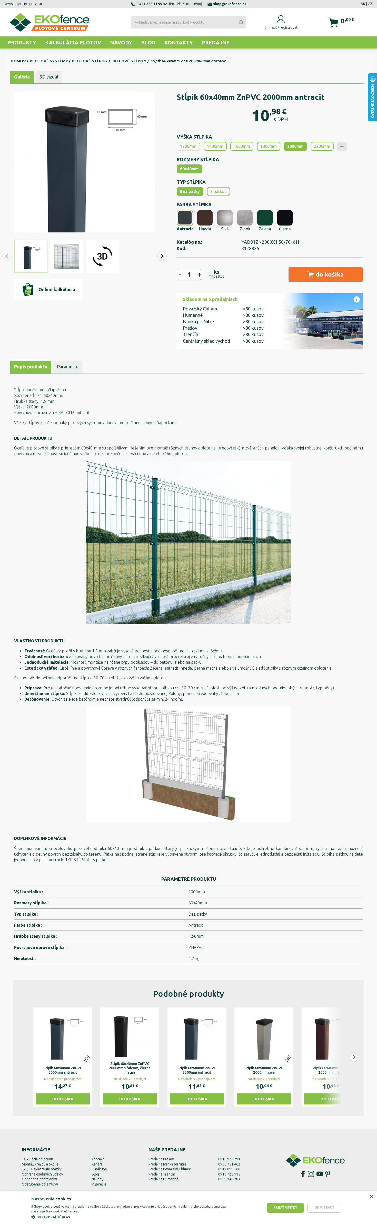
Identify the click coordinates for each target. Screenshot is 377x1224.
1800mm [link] (268, 146)
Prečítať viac (70, 1211)
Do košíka (62, 1099)
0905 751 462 (229, 1164)
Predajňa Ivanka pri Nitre (167, 1164)
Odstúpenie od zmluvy (40, 1184)
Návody (121, 42)
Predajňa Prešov (161, 1159)
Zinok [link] (245, 229)
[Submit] (240, 22)
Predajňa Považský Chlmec (169, 1169)
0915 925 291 (229, 1159)
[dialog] (188, 1207)
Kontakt (98, 1159)
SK (363, 4)
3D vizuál (48, 76)
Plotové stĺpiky (90, 61)
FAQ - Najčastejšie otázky (42, 1169)
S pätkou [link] (218, 191)
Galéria (22, 76)
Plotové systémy (49, 61)
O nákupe (99, 1169)
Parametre (68, 366)
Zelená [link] (265, 229)
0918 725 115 (229, 1174)
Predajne (216, 42)
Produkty (22, 42)
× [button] (371, 1197)
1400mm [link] (215, 146)
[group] (62, 1057)
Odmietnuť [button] (324, 1207)
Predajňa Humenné (163, 1179)
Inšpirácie (99, 1184)
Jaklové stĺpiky (129, 61)
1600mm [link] (242, 146)
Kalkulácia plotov (73, 42)
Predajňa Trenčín (161, 1174)
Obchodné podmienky (39, 1179)
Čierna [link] (285, 229)
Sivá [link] (225, 229)
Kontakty (178, 42)
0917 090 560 (229, 1169)
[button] (162, 256)
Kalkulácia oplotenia (38, 1159)
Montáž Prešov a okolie (40, 1164)
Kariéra (97, 1164)
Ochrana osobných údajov (42, 1174)
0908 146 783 (229, 1179)
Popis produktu (30, 366)
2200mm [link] (322, 146)
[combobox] (188, 22)
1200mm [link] (188, 146)
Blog (148, 42)
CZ (370, 4)
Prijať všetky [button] (285, 1207)
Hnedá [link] (205, 229)
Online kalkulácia (56, 289)
